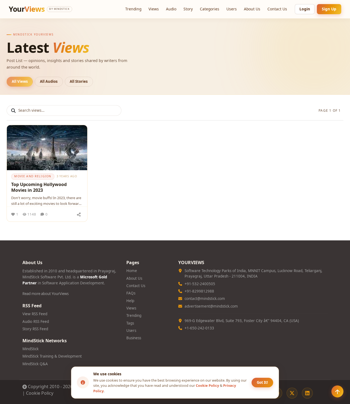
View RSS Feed (34, 313)
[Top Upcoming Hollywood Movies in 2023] (47, 147)
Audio (171, 8)
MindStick (30, 348)
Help (130, 300)
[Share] (79, 214)
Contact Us (277, 8)
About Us (252, 8)
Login (304, 8)
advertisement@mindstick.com (211, 306)
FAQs (130, 293)
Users (231, 8)
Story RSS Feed (35, 328)
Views (153, 8)
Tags (130, 323)
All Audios (49, 81)
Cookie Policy (39, 393)
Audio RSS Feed (35, 321)
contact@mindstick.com (205, 298)
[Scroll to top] (337, 391)
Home (131, 270)
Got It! (262, 382)
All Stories (79, 81)
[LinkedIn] (307, 393)
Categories (209, 8)
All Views (20, 81)
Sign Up (329, 8)
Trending (133, 8)
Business (133, 337)
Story (188, 8)
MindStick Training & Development (52, 356)
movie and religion (32, 176)
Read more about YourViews (45, 293)
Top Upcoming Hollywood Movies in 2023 (39, 187)
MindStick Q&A (35, 363)
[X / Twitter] (292, 393)
